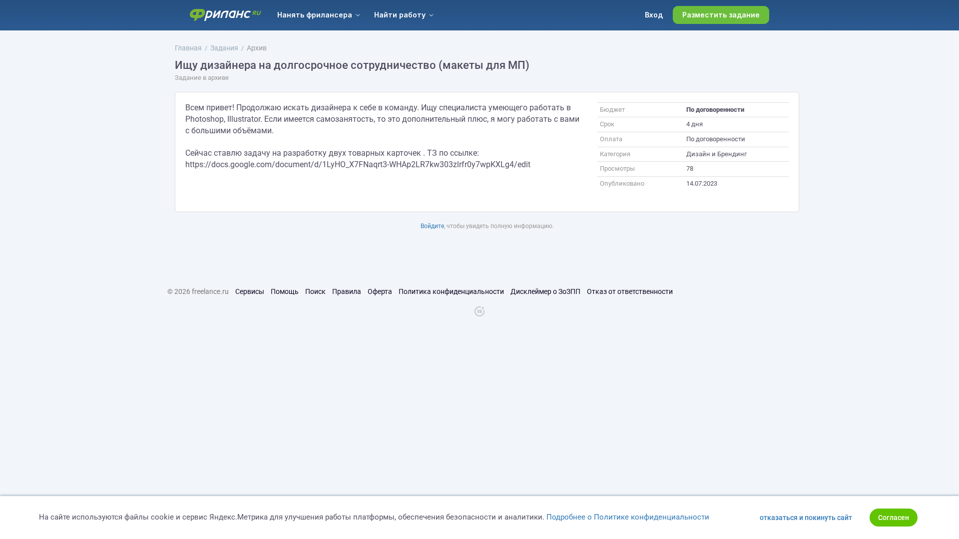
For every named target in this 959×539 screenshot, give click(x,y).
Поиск (315, 291)
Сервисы (249, 291)
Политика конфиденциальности (451, 291)
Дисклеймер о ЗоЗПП (545, 291)
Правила (346, 291)
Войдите (432, 226)
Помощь (285, 291)
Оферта (380, 291)
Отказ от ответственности (630, 291)
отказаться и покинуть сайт (806, 518)
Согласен (893, 518)
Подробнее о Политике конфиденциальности (627, 517)
